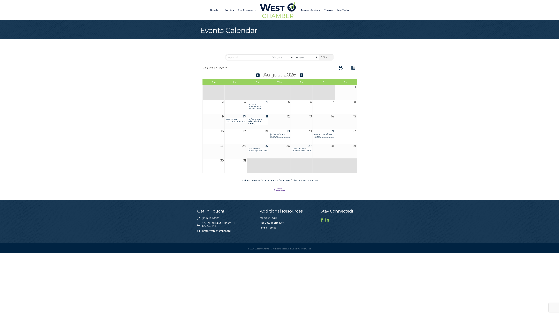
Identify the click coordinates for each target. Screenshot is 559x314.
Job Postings (298, 180)
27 (310, 146)
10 (244, 116)
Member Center (309, 10)
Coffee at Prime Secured (277, 135)
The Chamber (246, 10)
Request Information (272, 222)
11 (267, 116)
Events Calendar (270, 180)
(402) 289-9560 (211, 218)
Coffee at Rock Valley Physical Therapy (255, 121)
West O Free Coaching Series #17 (257, 150)
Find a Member (268, 227)
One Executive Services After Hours (301, 150)
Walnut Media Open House (323, 135)
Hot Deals (285, 180)
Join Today (343, 10)
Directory (215, 10)
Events (228, 10)
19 (288, 131)
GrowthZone (305, 249)
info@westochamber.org (216, 231)
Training (328, 10)
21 (332, 131)
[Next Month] (301, 75)
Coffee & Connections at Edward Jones (255, 107)
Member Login (268, 218)
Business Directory (250, 180)
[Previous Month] (258, 75)
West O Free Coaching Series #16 (235, 120)
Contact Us (312, 180)
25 (266, 146)
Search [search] (327, 57)
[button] (340, 68)
